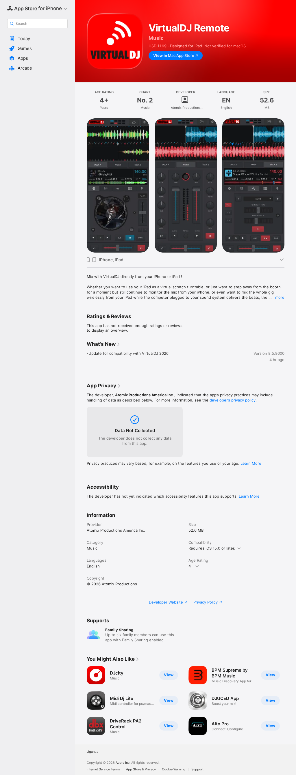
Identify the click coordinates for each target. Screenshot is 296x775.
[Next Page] (290, 185)
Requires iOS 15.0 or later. (211, 548)
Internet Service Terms (103, 769)
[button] (37, 38)
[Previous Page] (81, 185)
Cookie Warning (173, 769)
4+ (190, 566)
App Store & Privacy (141, 769)
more (279, 297)
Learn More (250, 463)
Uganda (92, 751)
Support (197, 769)
